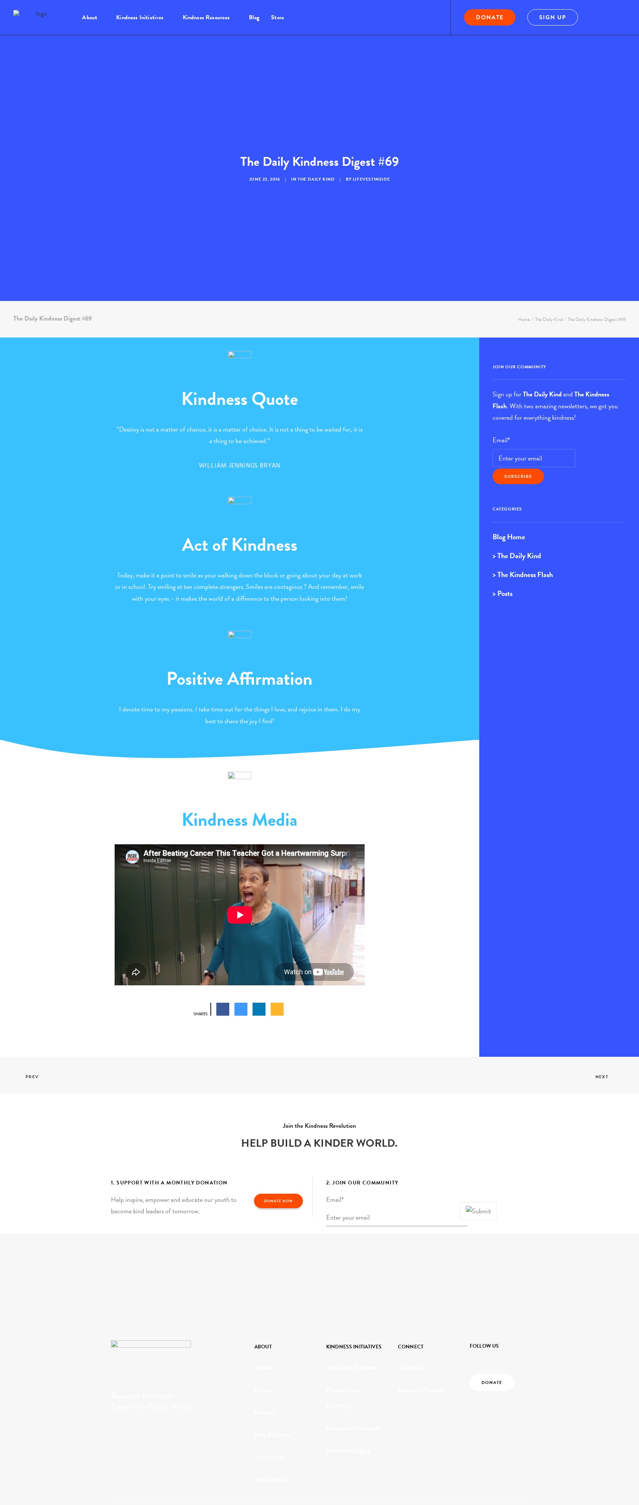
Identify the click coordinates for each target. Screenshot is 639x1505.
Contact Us (412, 1367)
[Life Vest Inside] (38, 17)
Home (524, 319)
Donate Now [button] (278, 1201)
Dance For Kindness (351, 1367)
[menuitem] (93, 17)
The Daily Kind (316, 179)
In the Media (270, 1479)
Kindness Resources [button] (206, 17)
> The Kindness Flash (523, 574)
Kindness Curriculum (353, 1428)
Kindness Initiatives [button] (139, 17)
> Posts (503, 593)
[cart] (621, 17)
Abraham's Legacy (348, 1450)
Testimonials (269, 1457)
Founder (265, 1412)
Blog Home (509, 536)
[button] (599, 17)
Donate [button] (491, 1382)
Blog (254, 17)
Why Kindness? (274, 1434)
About (89, 17)
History (263, 1390)
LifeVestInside (371, 179)
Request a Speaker (421, 1390)
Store (277, 17)
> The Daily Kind (517, 555)
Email (501, 440)
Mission (264, 1367)
